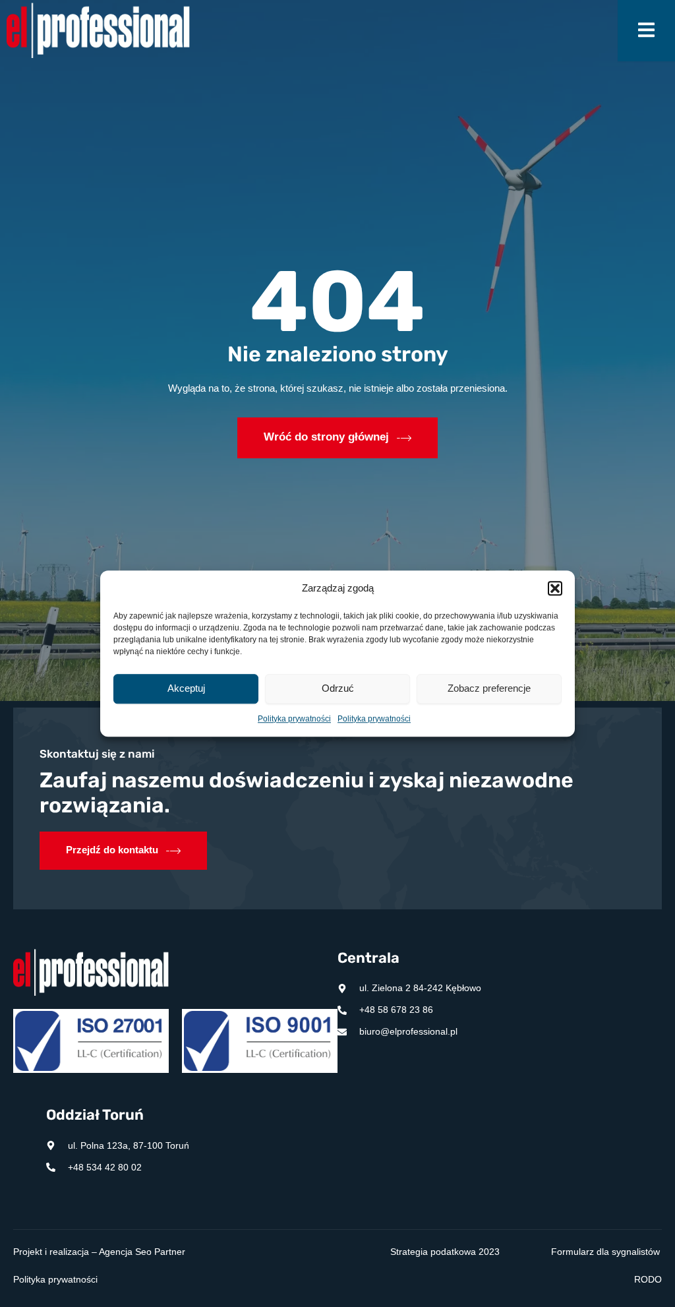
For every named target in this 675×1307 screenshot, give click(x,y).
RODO (648, 1279)
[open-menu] (646, 30)
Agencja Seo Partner (142, 1251)
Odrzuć (338, 688)
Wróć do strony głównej (326, 437)
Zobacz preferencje (489, 688)
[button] (555, 588)
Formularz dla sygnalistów (605, 1251)
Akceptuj (186, 688)
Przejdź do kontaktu (112, 849)
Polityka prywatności (294, 718)
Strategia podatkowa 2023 (445, 1251)
